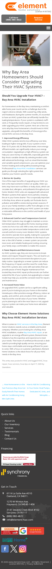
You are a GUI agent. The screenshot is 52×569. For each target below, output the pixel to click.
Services (9, 427)
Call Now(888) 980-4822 (13, 18)
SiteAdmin (6, 367)
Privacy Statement (35, 564)
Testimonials (12, 431)
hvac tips (24, 364)
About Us (10, 420)
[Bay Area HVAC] (26, 10)
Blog (7, 435)
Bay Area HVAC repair (33, 332)
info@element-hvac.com (20, 519)
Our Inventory (12, 424)
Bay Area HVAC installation (24, 168)
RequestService (38, 18)
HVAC (25, 360)
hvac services (14, 364)
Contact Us (10, 438)
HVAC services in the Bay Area (29, 324)
